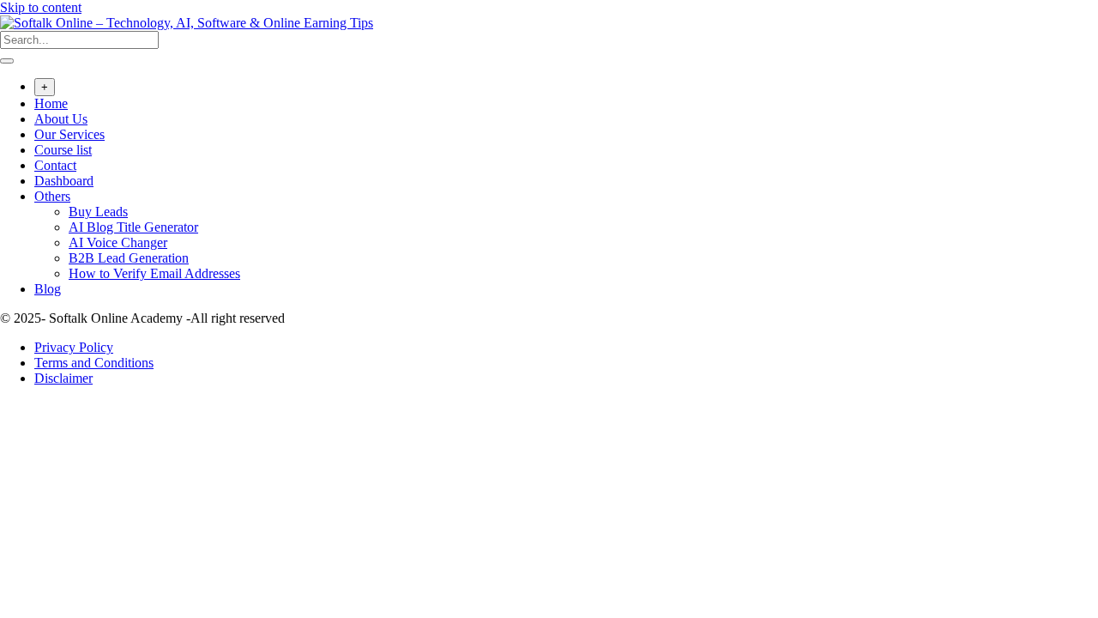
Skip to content (40, 7)
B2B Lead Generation (129, 258)
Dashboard (64, 180)
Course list (63, 149)
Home (51, 103)
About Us (60, 119)
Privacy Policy (73, 347)
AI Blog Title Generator (133, 227)
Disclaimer (63, 378)
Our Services (69, 134)
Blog (47, 289)
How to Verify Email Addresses (154, 273)
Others (52, 196)
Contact (55, 165)
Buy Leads (98, 211)
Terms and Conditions (94, 362)
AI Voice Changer (118, 242)
